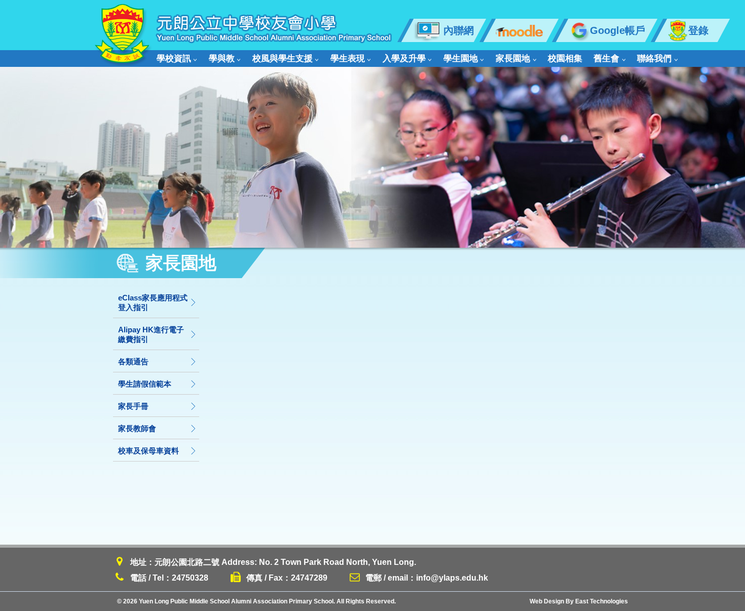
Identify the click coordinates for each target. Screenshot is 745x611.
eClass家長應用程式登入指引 (153, 302)
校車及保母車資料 (148, 450)
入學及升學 (404, 58)
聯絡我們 (654, 58)
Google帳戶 (617, 30)
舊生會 (606, 58)
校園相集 (565, 58)
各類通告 (133, 361)
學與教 (222, 58)
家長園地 (513, 58)
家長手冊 (133, 406)
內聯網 (458, 30)
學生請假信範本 (144, 383)
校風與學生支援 (282, 58)
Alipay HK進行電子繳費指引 (151, 334)
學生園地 (460, 58)
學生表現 (347, 58)
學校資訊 (174, 58)
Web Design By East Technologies (579, 601)
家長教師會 (137, 428)
